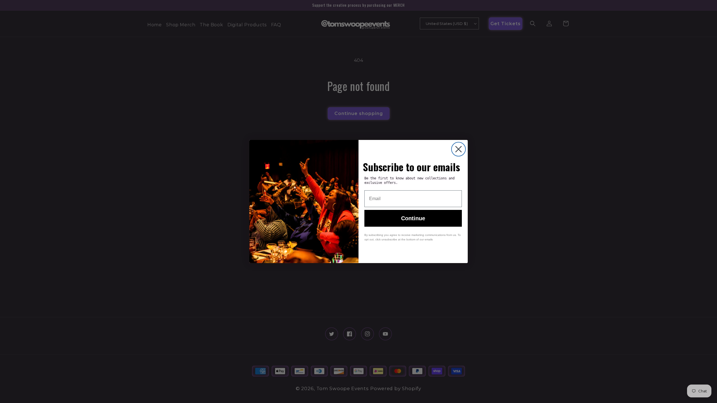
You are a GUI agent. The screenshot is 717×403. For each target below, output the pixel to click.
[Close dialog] (458, 149)
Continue (413, 218)
